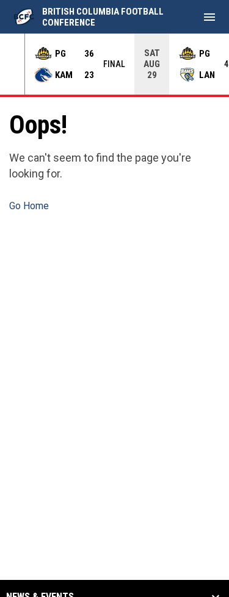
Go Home (29, 206)
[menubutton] (209, 17)
